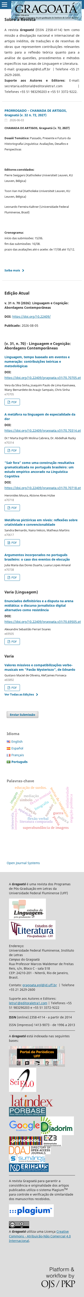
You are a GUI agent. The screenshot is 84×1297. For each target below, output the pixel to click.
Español (17, 748)
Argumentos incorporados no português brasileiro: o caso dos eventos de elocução (37, 557)
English (17, 741)
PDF (14, 402)
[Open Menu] (4, 4)
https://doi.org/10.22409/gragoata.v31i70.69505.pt (42, 621)
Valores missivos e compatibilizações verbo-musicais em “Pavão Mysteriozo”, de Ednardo (39, 667)
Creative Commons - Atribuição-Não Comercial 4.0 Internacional (40, 1236)
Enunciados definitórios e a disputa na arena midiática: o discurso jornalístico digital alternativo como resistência (38, 605)
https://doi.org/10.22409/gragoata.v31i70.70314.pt (42, 430)
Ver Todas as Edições (19, 694)
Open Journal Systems (23, 863)
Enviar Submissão (22, 715)
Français (17, 755)
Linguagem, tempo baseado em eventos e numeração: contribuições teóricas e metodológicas (37, 361)
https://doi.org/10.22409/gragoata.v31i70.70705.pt (42, 378)
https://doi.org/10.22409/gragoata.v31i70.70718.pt (42, 488)
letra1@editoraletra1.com (28, 1003)
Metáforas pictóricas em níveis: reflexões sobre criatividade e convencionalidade (41, 522)
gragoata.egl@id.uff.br (39, 985)
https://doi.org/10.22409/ (31, 316)
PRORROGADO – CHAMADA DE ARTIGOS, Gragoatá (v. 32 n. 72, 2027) (35, 112)
